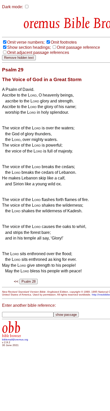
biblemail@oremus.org (15, 339)
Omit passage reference (78, 47)
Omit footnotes (64, 42)
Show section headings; (29, 47)
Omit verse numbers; (26, 42)
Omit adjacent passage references (38, 52)
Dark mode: (12, 7)
